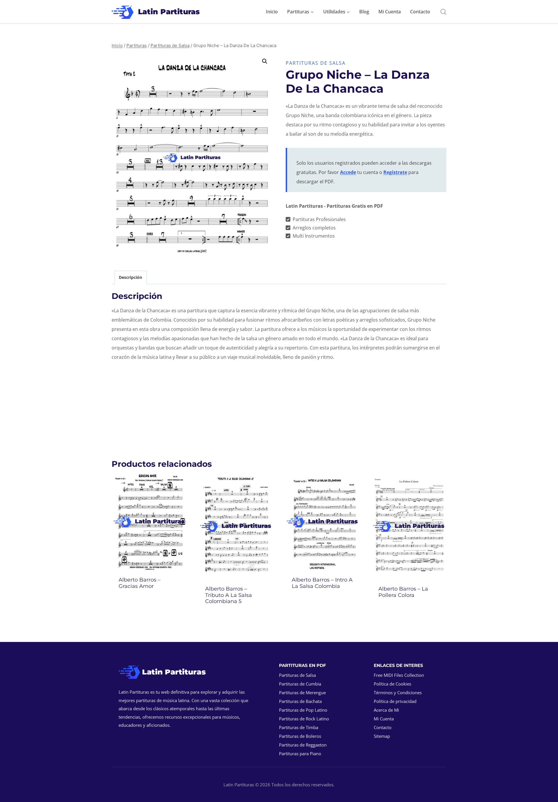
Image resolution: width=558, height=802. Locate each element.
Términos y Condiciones (398, 692)
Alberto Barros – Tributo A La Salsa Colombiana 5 (228, 595)
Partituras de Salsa (316, 63)
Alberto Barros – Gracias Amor (139, 583)
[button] (265, 61)
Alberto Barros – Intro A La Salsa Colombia (322, 583)
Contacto (420, 11)
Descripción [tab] (130, 277)
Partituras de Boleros (300, 736)
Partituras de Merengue (302, 692)
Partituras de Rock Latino (304, 719)
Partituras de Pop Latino (303, 710)
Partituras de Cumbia (300, 684)
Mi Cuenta (389, 11)
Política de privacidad (395, 701)
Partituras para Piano (300, 753)
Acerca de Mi (386, 710)
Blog (364, 11)
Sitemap (382, 736)
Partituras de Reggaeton (303, 745)
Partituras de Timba (298, 727)
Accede (348, 172)
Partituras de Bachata (300, 701)
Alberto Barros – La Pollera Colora (403, 592)
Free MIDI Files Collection (399, 675)
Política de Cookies (392, 684)
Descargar (149, 601)
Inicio (272, 11)
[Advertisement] (279, 407)
